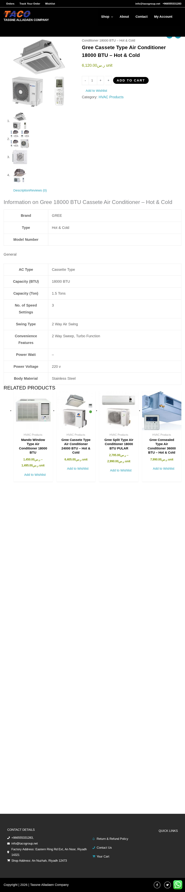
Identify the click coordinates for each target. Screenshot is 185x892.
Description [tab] (21, 190)
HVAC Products (111, 97)
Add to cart (131, 80)
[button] (94, 91)
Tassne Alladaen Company (26, 20)
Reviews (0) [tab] (38, 190)
